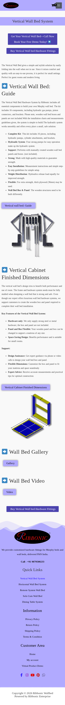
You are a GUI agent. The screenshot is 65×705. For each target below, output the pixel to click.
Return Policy (32, 625)
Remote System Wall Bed (32, 590)
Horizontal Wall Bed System (32, 584)
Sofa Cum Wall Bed (32, 596)
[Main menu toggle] (59, 5)
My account (32, 660)
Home (32, 654)
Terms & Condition (32, 636)
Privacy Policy (32, 619)
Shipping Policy (32, 631)
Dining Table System (32, 602)
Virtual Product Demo (32, 666)
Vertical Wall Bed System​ (32, 578)
